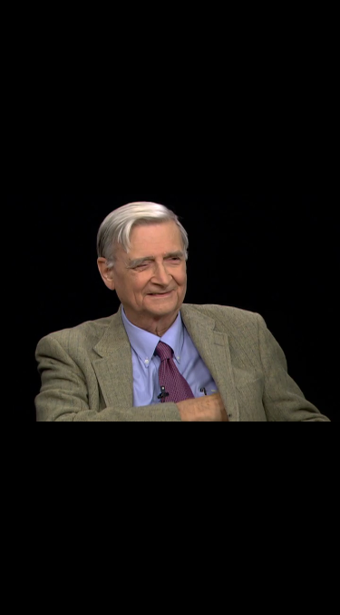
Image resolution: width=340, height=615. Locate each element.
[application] (170, 307)
